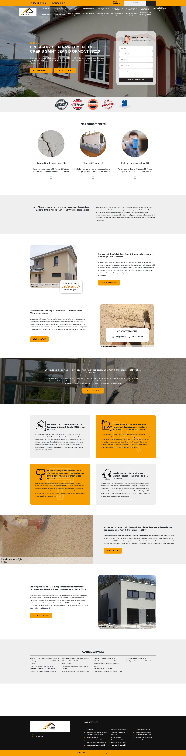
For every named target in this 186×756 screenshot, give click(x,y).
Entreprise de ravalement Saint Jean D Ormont (108, 671)
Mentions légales (104, 753)
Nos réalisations (41, 70)
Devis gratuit (39, 339)
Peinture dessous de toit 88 (131, 14)
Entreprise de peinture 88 (103, 9)
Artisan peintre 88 (46, 14)
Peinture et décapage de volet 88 (60, 9)
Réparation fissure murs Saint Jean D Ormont (75, 671)
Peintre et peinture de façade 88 (117, 9)
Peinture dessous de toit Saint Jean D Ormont (75, 658)
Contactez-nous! (65, 70)
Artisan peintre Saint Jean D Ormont (136, 658)
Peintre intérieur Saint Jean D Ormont (41, 666)
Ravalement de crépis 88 (102, 14)
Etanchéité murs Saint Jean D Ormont (105, 658)
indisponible (39, 3)
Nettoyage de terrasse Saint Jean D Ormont (43, 671)
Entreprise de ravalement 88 (145, 9)
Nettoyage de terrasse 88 (117, 14)
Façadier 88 (46, 9)
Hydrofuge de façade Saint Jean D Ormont (138, 661)
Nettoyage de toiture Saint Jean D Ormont (42, 669)
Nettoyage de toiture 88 (88, 14)
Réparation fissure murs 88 (74, 9)
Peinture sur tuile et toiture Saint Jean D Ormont (44, 658)
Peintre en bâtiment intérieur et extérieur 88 (145, 14)
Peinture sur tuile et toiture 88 (131, 9)
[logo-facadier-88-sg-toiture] (27, 12)
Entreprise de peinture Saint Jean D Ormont (107, 661)
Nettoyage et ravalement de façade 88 (159, 9)
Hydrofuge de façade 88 (74, 14)
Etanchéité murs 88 (88, 9)
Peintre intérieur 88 (60, 14)
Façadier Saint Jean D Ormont (103, 669)
